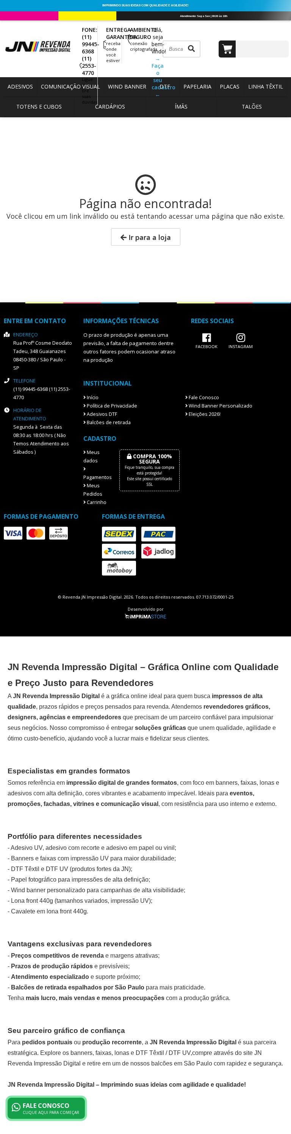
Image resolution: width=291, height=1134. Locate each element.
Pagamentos (95, 477)
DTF (165, 86)
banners (227, 782)
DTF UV (57, 869)
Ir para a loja (149, 237)
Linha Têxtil (265, 86)
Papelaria (197, 86)
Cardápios (110, 106)
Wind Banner (127, 86)
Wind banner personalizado (48, 890)
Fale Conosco (203, 397)
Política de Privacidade (111, 406)
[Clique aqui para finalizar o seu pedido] (254, 49)
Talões (252, 106)
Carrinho (96, 502)
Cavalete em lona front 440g (49, 911)
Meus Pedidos (92, 489)
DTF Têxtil (25, 869)
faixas (249, 782)
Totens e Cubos (39, 106)
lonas (121, 1053)
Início (92, 397)
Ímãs (181, 106)
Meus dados (91, 456)
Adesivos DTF (101, 414)
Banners (22, 858)
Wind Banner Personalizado (220, 406)
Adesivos (20, 86)
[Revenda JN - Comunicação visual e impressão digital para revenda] (42, 50)
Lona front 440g (32, 901)
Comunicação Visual (70, 86)
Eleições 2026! (204, 414)
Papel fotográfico (33, 879)
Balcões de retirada (108, 422)
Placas (229, 86)
